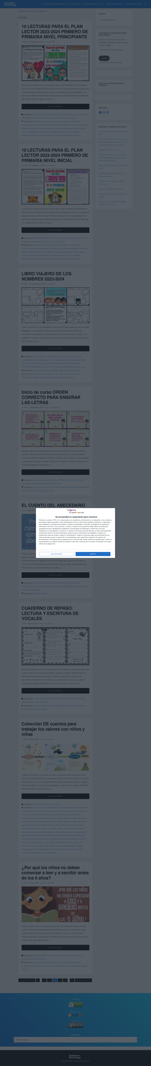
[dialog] (75, 533)
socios (58, 520)
